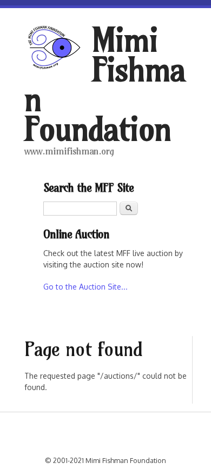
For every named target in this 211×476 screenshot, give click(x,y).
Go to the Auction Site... (85, 286)
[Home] (58, 48)
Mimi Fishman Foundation (104, 84)
